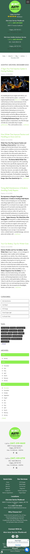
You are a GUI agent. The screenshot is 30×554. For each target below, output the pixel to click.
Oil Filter (15, 333)
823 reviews (19, 16)
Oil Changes (22, 482)
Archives (23, 56)
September (6, 395)
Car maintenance (13, 330)
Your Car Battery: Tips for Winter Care (14, 243)
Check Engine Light (6, 312)
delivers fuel (18, 100)
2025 (3, 354)
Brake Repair (22, 484)
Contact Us (7, 490)
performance (4, 125)
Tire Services (22, 486)
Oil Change (5, 309)
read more (26, 125)
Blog (17, 56)
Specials (8, 488)
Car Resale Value (6, 316)
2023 (3, 384)
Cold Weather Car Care (17, 338)
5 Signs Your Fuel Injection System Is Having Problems (14, 69)
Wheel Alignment (5, 327)
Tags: (3, 324)
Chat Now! (18, 545)
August (5, 398)
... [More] (3, 344)
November (6, 366)
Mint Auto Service (6, 301)
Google (16, 452)
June (5, 368)
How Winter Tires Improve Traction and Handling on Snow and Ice (15, 135)
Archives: (4, 350)
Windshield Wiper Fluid (6, 336)
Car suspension (5, 330)
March (5, 375)
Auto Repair (5, 305)
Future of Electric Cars (17, 336)
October (6, 393)
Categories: (5, 297)
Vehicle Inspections (22, 490)
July (5, 400)
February (6, 378)
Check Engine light (21, 327)
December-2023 (15, 58)
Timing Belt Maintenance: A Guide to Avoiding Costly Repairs (14, 189)
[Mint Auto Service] (15, 7)
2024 (3, 362)
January (6, 358)
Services (8, 484)
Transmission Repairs (6, 338)
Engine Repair (22, 492)
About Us (10, 56)
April (5, 373)
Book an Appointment (8, 492)
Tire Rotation (21, 333)
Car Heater (20, 330)
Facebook (13, 452)
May (5, 371)
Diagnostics (22, 488)
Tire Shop (10, 333)
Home (3, 56)
